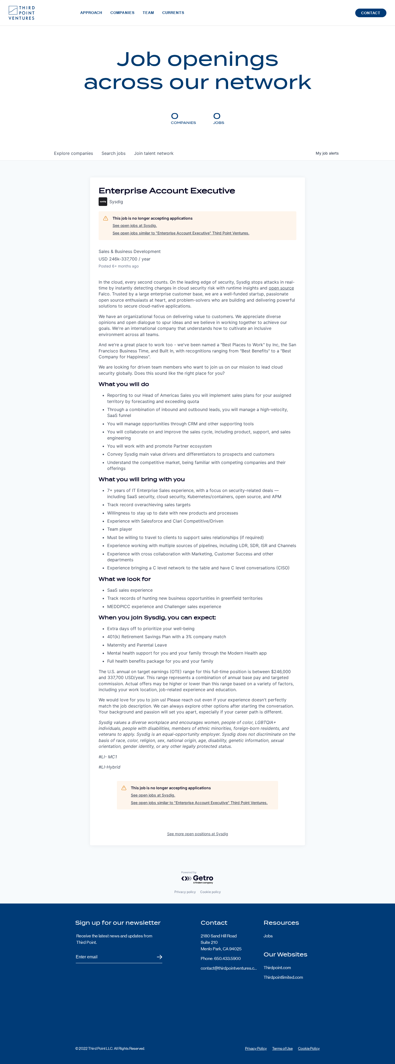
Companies (122, 12)
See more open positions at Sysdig (197, 833)
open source (281, 288)
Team (148, 12)
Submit (156, 957)
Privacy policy (185, 892)
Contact (370, 13)
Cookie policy (210, 892)
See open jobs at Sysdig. (135, 225)
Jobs (268, 935)
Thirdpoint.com (277, 967)
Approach (91, 12)
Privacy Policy (256, 1048)
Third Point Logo (22, 13)
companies (73, 153)
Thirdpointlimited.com (283, 977)
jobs (113, 153)
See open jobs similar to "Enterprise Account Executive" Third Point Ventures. (181, 233)
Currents (173, 12)
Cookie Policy (309, 1048)
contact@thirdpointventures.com (229, 968)
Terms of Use (282, 1048)
